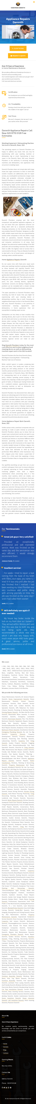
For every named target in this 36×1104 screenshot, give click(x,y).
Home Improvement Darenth (19, 699)
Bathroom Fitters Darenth (10, 730)
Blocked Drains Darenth (15, 908)
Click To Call (18, 48)
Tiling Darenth (29, 747)
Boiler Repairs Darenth (15, 800)
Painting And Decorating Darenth (18, 888)
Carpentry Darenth (17, 734)
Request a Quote (18, 56)
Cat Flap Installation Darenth (12, 989)
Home (5, 1044)
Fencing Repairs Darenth (10, 712)
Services (5, 1047)
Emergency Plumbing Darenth (12, 732)
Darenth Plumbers (12, 345)
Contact (5, 1053)
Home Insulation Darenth (11, 998)
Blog (4, 1050)
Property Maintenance (17, 765)
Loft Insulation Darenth (16, 1000)
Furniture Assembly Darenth (12, 976)
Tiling (32, 794)
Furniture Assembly (8, 980)
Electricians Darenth (14, 719)
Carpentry (21, 741)
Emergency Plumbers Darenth (12, 934)
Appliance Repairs (13, 260)
